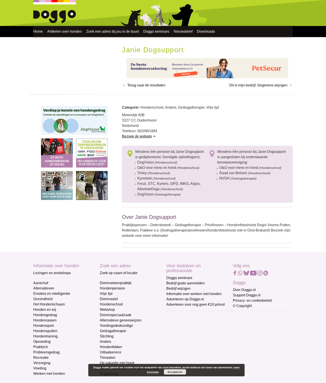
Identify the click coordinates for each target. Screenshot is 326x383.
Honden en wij (44, 309)
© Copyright (242, 306)
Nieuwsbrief (183, 31)
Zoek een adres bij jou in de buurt (112, 31)
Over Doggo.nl (244, 290)
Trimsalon (107, 357)
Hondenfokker (111, 347)
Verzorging (41, 363)
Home (38, 31)
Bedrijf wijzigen (178, 288)
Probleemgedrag (46, 352)
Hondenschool (111, 304)
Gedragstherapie (113, 331)
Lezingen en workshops (52, 273)
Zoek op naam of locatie (118, 273)
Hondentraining (45, 336)
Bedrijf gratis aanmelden (185, 283)
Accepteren (174, 372)
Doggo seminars (156, 31)
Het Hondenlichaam (49, 304)
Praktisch (40, 347)
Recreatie (41, 357)
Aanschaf (40, 283)
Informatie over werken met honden (194, 294)
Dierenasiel (109, 299)
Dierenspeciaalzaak (115, 315)
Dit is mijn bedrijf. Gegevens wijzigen (258, 85)
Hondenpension (112, 288)
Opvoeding (42, 341)
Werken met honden (49, 373)
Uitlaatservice (110, 352)
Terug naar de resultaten (146, 85)
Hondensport (43, 325)
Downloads (206, 31)
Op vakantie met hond (117, 363)
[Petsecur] (207, 68)
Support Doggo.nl (247, 295)
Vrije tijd (106, 293)
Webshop (107, 309)
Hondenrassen (45, 320)
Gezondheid (43, 299)
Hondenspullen (45, 331)
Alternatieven (43, 288)
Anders (105, 341)
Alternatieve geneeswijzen (120, 320)
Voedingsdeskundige (116, 325)
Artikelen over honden (64, 31)
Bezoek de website (137, 136)
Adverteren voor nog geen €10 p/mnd (195, 304)
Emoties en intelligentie (51, 293)
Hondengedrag (45, 315)
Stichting (107, 336)
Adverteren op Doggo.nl (185, 299)
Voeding (39, 368)
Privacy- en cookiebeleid (252, 300)
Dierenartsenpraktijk (116, 283)
